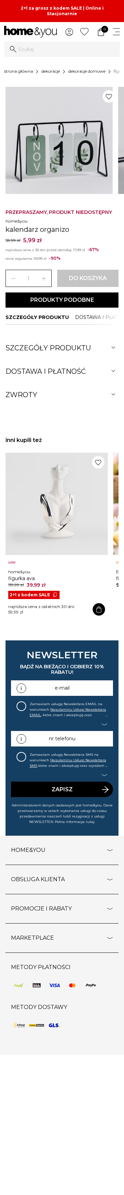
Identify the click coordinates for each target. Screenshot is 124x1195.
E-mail (62, 688)
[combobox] (62, 49)
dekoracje (50, 71)
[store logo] (30, 32)
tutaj (90, 822)
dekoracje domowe (86, 71)
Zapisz (62, 789)
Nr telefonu (62, 738)
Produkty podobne (62, 300)
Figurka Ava (21, 578)
